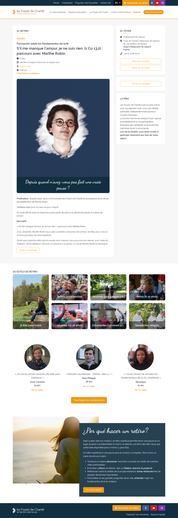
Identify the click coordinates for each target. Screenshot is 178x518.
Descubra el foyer (140, 61)
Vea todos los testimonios (89, 400)
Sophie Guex (25, 66)
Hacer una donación (153, 12)
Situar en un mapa (140, 67)
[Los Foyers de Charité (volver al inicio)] (28, 12)
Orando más (105, 3)
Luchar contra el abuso (121, 12)
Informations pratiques (28, 73)
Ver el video (37, 390)
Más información (94, 490)
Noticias (137, 12)
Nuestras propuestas (77, 12)
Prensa (56, 3)
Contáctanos (67, 3)
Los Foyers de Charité (98, 12)
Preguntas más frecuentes (86, 3)
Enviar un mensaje (28, 250)
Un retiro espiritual (57, 12)
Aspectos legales (158, 514)
